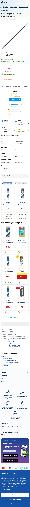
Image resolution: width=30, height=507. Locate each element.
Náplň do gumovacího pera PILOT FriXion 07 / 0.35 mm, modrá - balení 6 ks (22, 203)
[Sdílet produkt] (28, 13)
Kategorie (5, 324)
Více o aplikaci (8, 450)
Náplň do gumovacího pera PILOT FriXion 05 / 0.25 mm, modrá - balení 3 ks (8, 203)
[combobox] (15, 54)
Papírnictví (5, 7)
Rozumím (15, 495)
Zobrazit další (13, 317)
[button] (15, 372)
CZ (4, 434)
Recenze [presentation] (8, 86)
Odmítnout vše (15, 504)
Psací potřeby (13, 7)
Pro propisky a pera (14, 362)
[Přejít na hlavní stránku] (5, 2)
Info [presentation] (3, 86)
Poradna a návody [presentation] (17, 86)
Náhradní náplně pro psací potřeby (8, 217)
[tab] (3, 86)
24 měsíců (10, 331)
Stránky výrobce (12, 334)
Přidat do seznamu (7, 79)
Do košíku (9, 252)
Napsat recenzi (16, 99)
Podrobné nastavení (15, 499)
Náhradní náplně (23, 7)
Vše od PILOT (4, 10)
